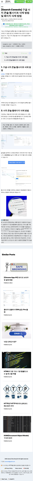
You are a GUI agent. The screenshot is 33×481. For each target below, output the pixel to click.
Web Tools (4, 479)
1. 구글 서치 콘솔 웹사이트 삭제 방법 (15, 57)
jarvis (6, 19)
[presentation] (16, 266)
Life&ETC (12, 479)
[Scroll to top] (1, 476)
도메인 (3, 74)
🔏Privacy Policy (8, 468)
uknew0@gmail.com (10, 461)
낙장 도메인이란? (10, 342)
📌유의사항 (26, 468)
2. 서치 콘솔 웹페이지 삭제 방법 (14, 60)
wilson (10, 282)
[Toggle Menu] (2, 1)
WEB (2, 6)
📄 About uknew (18, 468)
